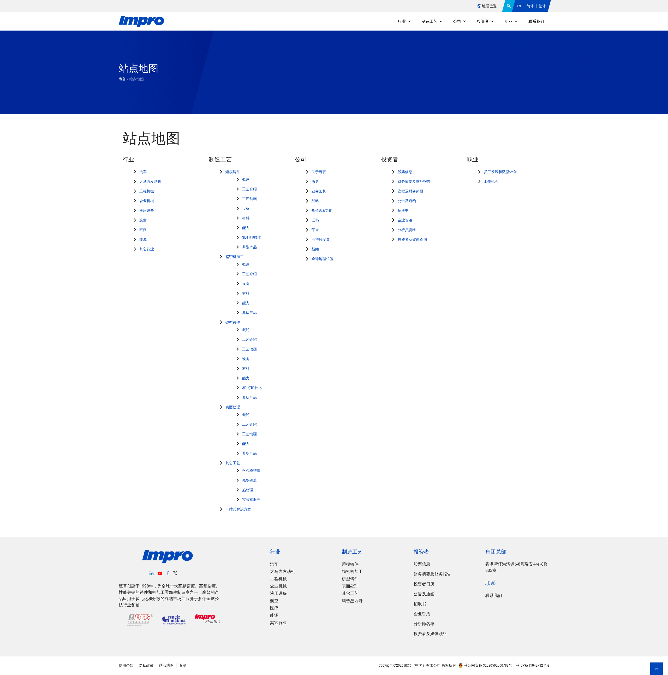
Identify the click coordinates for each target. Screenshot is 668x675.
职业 (508, 21)
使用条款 (126, 665)
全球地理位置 (322, 259)
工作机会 (491, 181)
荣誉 (315, 230)
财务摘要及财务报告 (414, 181)
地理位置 (489, 6)
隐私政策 (146, 665)
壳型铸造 (249, 480)
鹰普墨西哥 (352, 600)
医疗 (143, 230)
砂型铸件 (232, 322)
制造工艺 (429, 21)
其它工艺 (232, 463)
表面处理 (232, 407)
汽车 (143, 172)
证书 (315, 220)
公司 (457, 21)
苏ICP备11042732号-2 (532, 665)
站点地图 (166, 665)
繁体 (542, 6)
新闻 (315, 249)
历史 (315, 181)
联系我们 (536, 21)
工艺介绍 (249, 189)
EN (519, 6)
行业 (402, 21)
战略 (315, 201)
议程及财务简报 (410, 191)
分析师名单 (424, 623)
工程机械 (146, 191)
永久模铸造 (251, 470)
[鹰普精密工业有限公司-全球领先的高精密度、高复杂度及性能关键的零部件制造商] (141, 21)
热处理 (247, 490)
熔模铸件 (232, 172)
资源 (182, 665)
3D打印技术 (251, 237)
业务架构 (319, 191)
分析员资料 (407, 230)
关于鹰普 (319, 172)
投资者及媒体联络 (430, 633)
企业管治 (405, 220)
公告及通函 (407, 201)
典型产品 (249, 247)
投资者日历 (424, 584)
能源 (143, 239)
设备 (245, 208)
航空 (143, 220)
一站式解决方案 (238, 509)
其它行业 (146, 249)
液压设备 (146, 210)
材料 (245, 218)
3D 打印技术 (252, 388)
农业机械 (146, 201)
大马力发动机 (150, 181)
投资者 (483, 21)
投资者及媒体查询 (412, 239)
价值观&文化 (322, 210)
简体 (530, 6)
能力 (245, 228)
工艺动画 (249, 199)
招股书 (403, 210)
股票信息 (405, 172)
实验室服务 (251, 499)
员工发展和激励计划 (500, 172)
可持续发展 (321, 239)
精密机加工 (234, 257)
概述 (245, 179)
